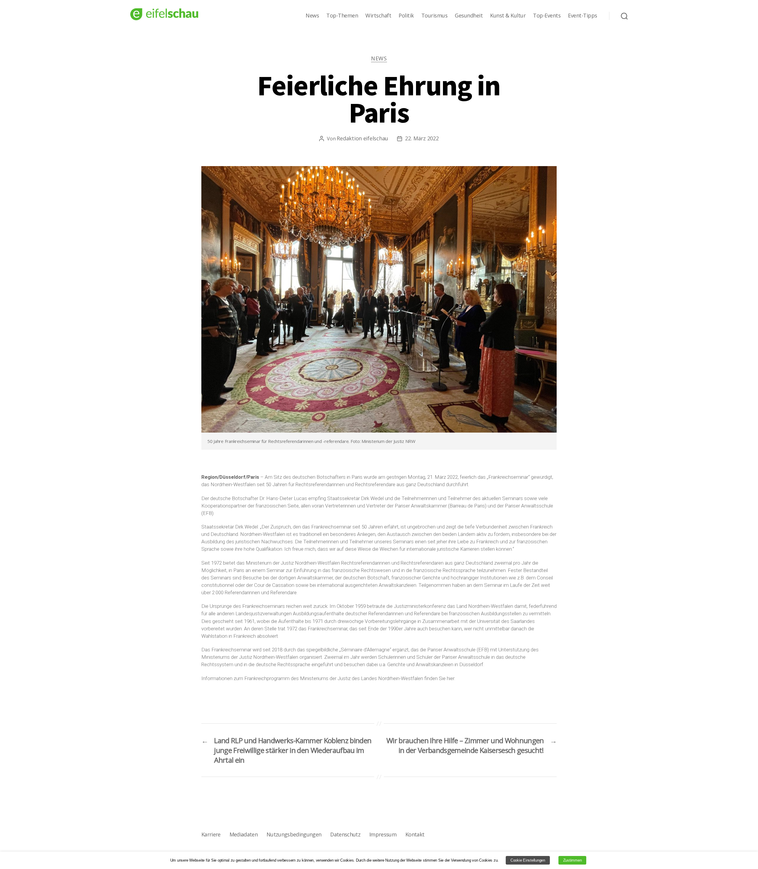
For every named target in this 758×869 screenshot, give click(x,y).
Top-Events (547, 15)
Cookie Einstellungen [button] (527, 860)
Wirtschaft (378, 15)
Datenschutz (345, 834)
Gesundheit (469, 15)
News (312, 15)
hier (450, 678)
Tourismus (434, 15)
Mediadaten (243, 834)
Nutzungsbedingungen (293, 834)
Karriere (211, 834)
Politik (406, 15)
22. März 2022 (422, 138)
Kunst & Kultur (508, 15)
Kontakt (414, 834)
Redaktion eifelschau (362, 138)
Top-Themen (342, 15)
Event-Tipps (582, 15)
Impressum (382, 834)
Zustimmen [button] (572, 860)
